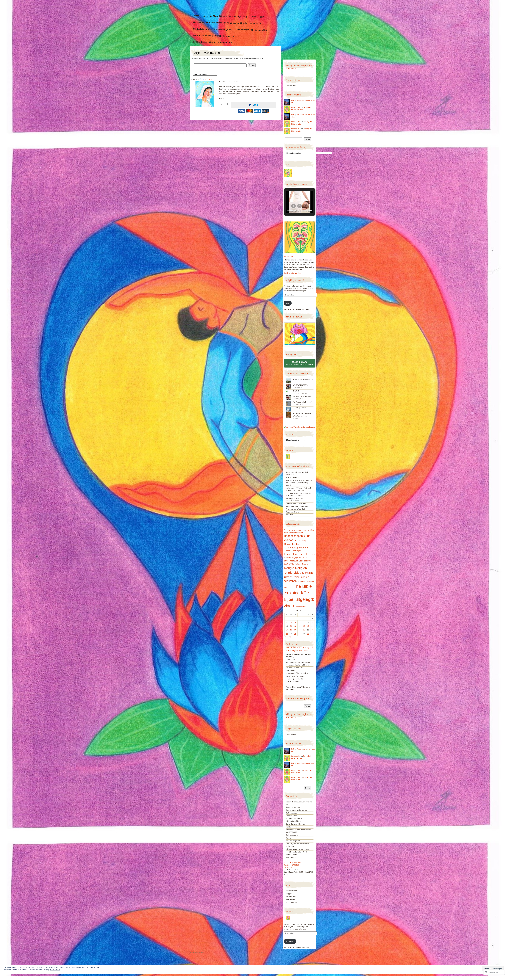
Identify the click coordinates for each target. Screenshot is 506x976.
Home (196, 15)
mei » (291, 637)
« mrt (285, 637)
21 (304, 630)
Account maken (291, 891)
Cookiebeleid (55, 970)
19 (295, 630)
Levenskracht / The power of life (251, 29)
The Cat (296, 391)
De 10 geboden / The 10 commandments (212, 42)
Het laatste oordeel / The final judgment (212, 29)
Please (295, 408)
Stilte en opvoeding (292, 477)
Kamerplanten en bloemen (299, 554)
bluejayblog (299, 399)
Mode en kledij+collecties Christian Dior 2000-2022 (297, 560)
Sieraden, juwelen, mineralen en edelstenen (298, 576)
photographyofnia (301, 393)
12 (295, 626)
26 (295, 634)
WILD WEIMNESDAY (300, 385)
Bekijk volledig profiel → (292, 273)
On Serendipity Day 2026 (302, 396)
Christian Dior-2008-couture (296, 504)
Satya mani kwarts (292, 512)
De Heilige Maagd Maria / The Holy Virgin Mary (225, 16)
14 (304, 626)
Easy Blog (298, 387)
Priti (292, 100)
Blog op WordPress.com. (198, 952)
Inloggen (289, 894)
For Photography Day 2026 (302, 402)
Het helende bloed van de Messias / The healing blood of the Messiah (227, 22)
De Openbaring (300, 540)
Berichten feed (291, 897)
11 (291, 626)
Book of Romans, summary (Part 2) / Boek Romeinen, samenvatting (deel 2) (299, 482)
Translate (208, 79)
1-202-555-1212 (289, 867)
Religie (289, 568)
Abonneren (290, 941)
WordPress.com (291, 902)
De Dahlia (289, 515)
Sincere (303, 408)
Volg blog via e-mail (295, 280)
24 (287, 634)
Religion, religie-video (293, 841)
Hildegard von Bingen (292, 551)
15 (308, 626)
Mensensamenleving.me (295, 676)
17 (287, 630)
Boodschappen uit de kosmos (296, 810)
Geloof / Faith (257, 17)
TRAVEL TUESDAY (300, 379)
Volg (287, 303)
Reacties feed (291, 899)
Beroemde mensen (296, 533)
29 (308, 634)
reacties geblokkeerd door (300, 364)
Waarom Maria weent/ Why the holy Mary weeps (216, 35)
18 (291, 630)
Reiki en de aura (301, 564)
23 (312, 630)
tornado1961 (296, 107)
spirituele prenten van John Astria (297, 849)
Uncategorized (300, 607)
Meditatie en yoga (291, 558)
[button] (293, 206)
